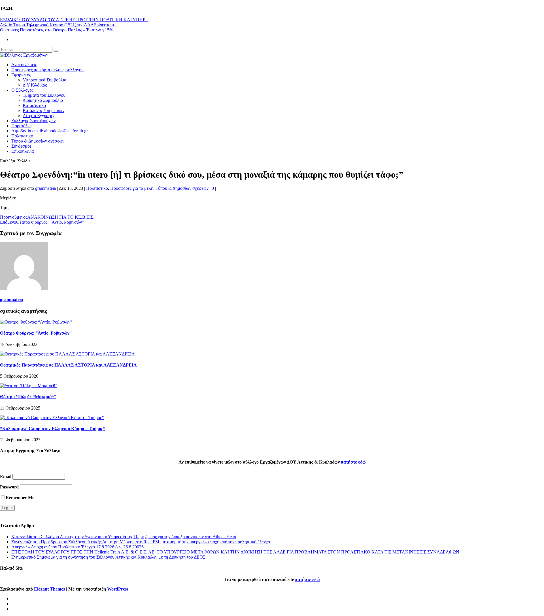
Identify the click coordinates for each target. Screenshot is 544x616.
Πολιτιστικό (22, 135)
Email (5, 476)
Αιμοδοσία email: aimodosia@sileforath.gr (49, 130)
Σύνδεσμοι (21, 146)
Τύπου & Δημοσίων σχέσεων (37, 141)
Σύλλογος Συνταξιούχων (33, 120)
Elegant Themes (49, 589)
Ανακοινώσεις (24, 64)
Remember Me (20, 497)
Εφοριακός (21, 74)
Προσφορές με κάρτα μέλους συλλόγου (47, 69)
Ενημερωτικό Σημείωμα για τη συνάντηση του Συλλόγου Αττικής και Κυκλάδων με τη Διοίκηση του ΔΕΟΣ (108, 557)
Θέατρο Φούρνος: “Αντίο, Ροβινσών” (36, 333)
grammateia (45, 188)
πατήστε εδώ (353, 462)
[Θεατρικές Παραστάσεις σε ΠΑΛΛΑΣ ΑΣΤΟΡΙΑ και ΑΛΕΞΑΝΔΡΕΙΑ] (67, 354)
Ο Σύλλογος (22, 90)
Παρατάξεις (21, 125)
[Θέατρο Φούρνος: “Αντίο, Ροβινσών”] (36, 322)
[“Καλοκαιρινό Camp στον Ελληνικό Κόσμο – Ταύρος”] (52, 417)
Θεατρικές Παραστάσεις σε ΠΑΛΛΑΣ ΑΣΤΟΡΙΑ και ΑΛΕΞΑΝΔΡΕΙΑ (68, 365)
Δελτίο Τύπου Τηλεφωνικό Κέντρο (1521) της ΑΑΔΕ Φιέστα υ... (58, 24)
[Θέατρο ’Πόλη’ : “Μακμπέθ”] (28, 385)
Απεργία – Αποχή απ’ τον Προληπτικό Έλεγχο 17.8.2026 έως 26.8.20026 (77, 546)
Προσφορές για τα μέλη (131, 188)
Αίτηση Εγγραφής (39, 115)
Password (9, 486)
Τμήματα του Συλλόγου (44, 95)
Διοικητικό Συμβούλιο (43, 100)
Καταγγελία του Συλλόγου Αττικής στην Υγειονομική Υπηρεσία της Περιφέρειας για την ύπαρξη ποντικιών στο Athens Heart (123, 536)
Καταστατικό (34, 105)
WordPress (117, 589)
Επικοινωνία (22, 151)
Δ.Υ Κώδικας (35, 85)
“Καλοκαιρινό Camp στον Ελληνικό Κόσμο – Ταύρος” (52, 428)
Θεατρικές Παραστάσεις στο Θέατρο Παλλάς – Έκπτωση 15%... (58, 29)
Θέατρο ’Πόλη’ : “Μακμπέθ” (28, 396)
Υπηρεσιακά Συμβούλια (44, 79)
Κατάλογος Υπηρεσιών (43, 110)
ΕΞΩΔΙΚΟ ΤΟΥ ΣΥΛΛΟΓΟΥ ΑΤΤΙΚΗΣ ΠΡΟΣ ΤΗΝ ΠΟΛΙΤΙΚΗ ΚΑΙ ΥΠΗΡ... (74, 19)
